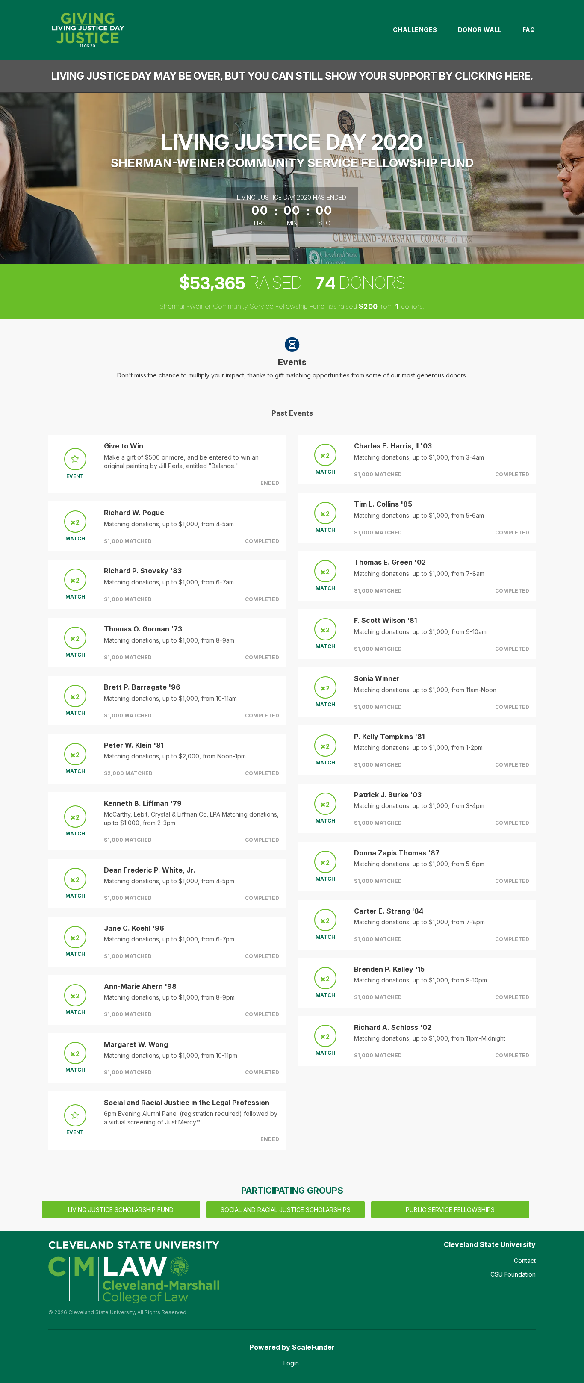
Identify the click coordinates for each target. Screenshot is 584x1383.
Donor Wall (480, 29)
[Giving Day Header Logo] (87, 30)
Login (291, 1363)
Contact (525, 1260)
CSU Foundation (513, 1274)
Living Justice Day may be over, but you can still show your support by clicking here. (292, 76)
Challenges (415, 29)
